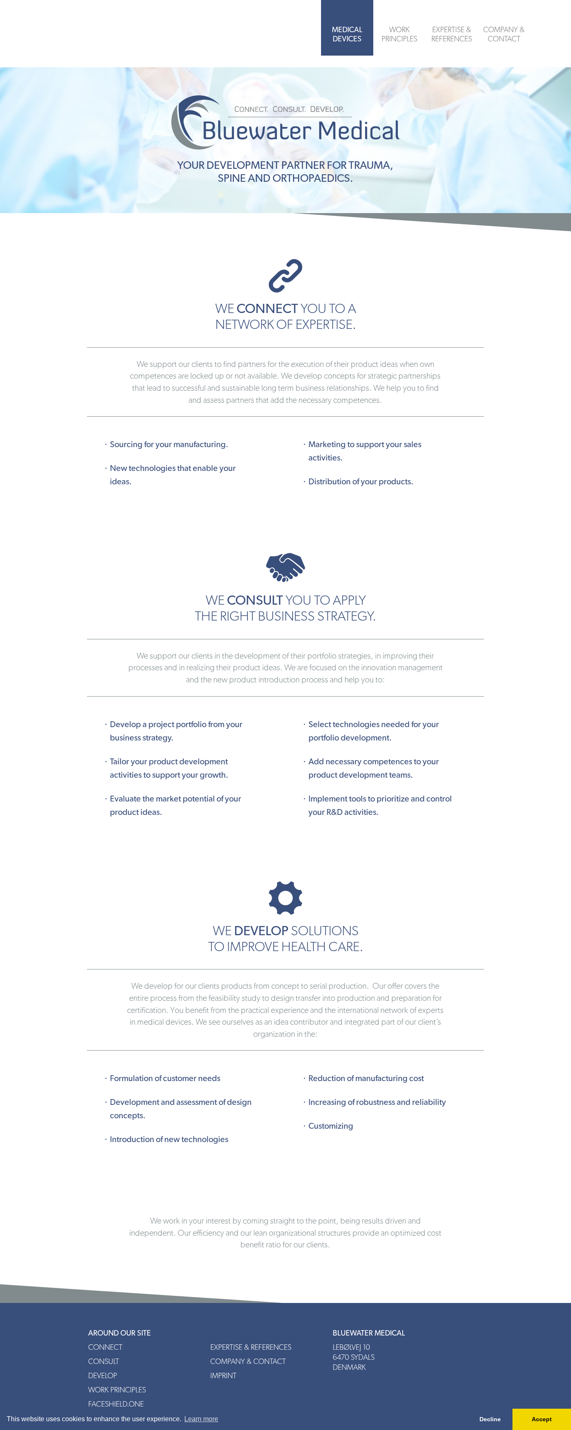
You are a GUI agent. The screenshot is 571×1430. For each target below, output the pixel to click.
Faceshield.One (116, 1403)
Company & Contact (504, 34)
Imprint (223, 1375)
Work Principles (399, 34)
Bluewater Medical (114, 33)
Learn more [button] (201, 1418)
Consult (103, 1361)
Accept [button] (542, 1419)
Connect (105, 1347)
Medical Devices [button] (347, 34)
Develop (102, 1375)
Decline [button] (490, 1419)
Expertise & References (451, 34)
